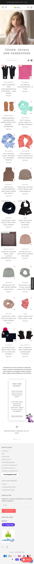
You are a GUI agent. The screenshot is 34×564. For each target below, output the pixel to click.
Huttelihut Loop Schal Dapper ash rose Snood (8, 318)
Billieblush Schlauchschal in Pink (25, 87)
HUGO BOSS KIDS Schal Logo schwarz (25, 223)
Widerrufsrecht (6, 459)
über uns (4, 521)
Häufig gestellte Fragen (9, 487)
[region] (17, 431)
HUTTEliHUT (9, 184)
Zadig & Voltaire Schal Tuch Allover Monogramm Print (9, 255)
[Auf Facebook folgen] (2, 547)
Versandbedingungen (8, 462)
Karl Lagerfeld (8, 82)
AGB (3, 454)
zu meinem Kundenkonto (9, 465)
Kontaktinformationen (8, 468)
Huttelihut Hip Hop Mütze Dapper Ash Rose (25, 254)
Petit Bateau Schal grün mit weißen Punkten (25, 122)
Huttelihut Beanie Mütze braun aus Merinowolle (25, 189)
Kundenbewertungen (8, 490)
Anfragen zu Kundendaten (10, 471)
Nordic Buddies (8, 115)
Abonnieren (8, 511)
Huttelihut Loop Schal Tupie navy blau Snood (8, 223)
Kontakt (4, 484)
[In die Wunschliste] (14, 66)
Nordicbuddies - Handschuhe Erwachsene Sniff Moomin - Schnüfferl (8, 122)
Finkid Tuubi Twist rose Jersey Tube (25, 317)
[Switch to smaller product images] (31, 60)
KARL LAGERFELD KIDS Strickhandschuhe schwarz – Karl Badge (8, 89)
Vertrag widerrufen (10, 474)
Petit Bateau (25, 117)
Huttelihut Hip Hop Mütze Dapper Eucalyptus (8, 287)
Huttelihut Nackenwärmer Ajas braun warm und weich (8, 190)
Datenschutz (6, 456)
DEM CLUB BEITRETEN (17, 416)
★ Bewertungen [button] (32, 283)
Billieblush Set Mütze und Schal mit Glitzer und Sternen (9, 351)
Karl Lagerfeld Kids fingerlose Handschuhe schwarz (25, 351)
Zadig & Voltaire (9, 249)
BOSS (25, 218)
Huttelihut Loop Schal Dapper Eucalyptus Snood (25, 287)
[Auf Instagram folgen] (7, 547)
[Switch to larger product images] (28, 60)
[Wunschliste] (6, 7)
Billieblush (25, 82)
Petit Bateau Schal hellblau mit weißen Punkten (8, 157)
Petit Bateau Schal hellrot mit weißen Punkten (25, 156)
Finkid (25, 313)
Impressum (5, 451)
